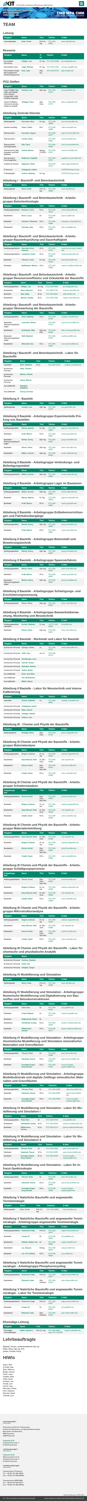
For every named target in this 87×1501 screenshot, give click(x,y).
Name (24, 37)
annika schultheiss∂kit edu (71, 1023)
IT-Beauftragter (9, 173)
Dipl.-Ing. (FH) (43, 331)
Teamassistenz (9, 133)
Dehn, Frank (26, 41)
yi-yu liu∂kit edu (67, 1254)
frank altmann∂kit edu (69, 260)
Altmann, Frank (28, 260)
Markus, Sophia (27, 298)
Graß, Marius (27, 434)
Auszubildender (9, 386)
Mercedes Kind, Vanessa (28, 249)
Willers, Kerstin (28, 453)
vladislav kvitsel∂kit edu (70, 700)
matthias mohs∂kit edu (69, 317)
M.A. (41, 127)
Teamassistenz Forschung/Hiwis (10, 159)
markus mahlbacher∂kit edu (71, 265)
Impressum (52, 1498)
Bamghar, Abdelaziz (24, 387)
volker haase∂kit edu (69, 127)
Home (46, 1498)
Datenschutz (61, 1498)
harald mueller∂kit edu (73, 1330)
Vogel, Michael (27, 67)
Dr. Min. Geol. (42, 811)
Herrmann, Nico (28, 121)
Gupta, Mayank (28, 1013)
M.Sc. (42, 210)
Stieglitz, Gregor (28, 968)
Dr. (41, 216)
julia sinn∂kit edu (67, 71)
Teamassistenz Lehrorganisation (10, 146)
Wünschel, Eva (27, 344)
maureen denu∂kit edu (71, 290)
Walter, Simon (27, 681)
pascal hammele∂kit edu (70, 1059)
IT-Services (8, 170)
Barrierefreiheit (70, 1498)
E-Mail (64, 37)
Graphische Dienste (11, 164)
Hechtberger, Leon (29, 659)
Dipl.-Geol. (42, 103)
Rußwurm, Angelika (29, 158)
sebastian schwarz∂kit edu (71, 221)
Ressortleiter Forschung (8, 62)
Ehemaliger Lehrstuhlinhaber (10, 1331)
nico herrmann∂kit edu (69, 121)
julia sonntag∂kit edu (68, 227)
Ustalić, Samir (27, 773)
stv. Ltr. (42, 653)
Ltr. (41, 647)
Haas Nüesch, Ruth (29, 760)
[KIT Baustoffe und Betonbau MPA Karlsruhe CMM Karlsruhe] (70, 14)
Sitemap (78, 1498)
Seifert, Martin (27, 670)
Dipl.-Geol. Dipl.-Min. (43, 767)
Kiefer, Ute (26, 964)
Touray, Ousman (26, 392)
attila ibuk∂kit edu (69, 294)
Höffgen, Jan (27, 61)
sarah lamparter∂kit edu (70, 254)
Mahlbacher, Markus (30, 265)
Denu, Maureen (27, 290)
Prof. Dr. (43, 1230)
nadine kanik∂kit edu (68, 1242)
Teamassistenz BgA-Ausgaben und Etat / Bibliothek (11, 152)
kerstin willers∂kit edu (69, 453)
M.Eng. (42, 1248)
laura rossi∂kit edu (68, 216)
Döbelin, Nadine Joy (29, 1242)
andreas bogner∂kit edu (70, 754)
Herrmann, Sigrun (29, 133)
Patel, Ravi (26, 1007)
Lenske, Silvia (27, 139)
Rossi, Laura (27, 216)
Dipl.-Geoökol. (43, 1281)
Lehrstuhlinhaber (10, 41)
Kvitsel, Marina (27, 150)
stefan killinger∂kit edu (69, 647)
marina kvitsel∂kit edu (69, 150)
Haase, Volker (27, 127)
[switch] (76, 3)
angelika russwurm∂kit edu (71, 158)
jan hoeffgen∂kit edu (68, 61)
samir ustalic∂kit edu (68, 773)
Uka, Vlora (26, 144)
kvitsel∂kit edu (66, 624)
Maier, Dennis (27, 710)
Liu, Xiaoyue (26, 1248)
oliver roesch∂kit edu (69, 447)
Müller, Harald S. (26, 1330)
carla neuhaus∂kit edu (69, 210)
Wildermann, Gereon (27, 1030)
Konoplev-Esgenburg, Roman (28, 1066)
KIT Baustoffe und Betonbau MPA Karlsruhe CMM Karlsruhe (34, 5)
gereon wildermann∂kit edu (71, 1029)
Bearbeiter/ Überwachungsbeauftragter (12, 324)
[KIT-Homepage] (8, 3)
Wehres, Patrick (26, 374)
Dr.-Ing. (42, 61)
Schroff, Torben (28, 663)
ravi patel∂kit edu (67, 1007)
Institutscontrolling (10, 127)
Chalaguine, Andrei (29, 170)
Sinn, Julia (26, 71)
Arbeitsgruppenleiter (11, 286)
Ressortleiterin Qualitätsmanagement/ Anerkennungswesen (11, 73)
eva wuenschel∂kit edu (69, 344)
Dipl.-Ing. (41, 72)
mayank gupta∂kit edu (69, 1013)
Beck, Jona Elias (28, 674)
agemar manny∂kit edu (69, 428)
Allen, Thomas (25, 368)
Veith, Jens (26, 653)
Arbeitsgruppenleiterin (12, 210)
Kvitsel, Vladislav (28, 173)
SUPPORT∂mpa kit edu (70, 170)
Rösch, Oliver (27, 447)
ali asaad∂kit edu (67, 1236)
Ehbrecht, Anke (28, 1280)
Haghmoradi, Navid (29, 1019)
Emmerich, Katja (28, 1230)
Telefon (51, 37)
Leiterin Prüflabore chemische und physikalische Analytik (11, 104)
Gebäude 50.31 (8, 1440)
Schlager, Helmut (28, 714)
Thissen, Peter (27, 1053)
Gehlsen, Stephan (29, 960)
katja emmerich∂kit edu (70, 1230)
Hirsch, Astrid (27, 765)
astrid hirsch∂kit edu (68, 765)
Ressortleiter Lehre (11, 67)
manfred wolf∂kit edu (69, 336)
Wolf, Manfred (27, 336)
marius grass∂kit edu (69, 434)
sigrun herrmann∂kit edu (70, 133)
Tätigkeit (8, 37)
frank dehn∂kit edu (68, 41)
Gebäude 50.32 (8, 1455)
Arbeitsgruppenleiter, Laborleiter (11, 625)
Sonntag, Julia (27, 227)
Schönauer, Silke (28, 330)
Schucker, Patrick (28, 666)
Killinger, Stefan (28, 647)
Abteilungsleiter (9, 121)
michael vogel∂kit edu (69, 67)
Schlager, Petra (28, 102)
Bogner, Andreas (28, 754)
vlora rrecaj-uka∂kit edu (70, 144)
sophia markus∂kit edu (71, 298)
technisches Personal (8, 370)
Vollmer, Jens (27, 717)
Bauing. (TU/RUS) (43, 152)
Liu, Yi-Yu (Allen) (28, 1254)
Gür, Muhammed (28, 678)
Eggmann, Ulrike (28, 164)
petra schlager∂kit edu (69, 102)
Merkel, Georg (27, 440)
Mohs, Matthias (28, 317)
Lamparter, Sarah (28, 254)
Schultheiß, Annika (29, 1023)
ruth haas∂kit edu (67, 760)
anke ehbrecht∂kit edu (69, 1280)
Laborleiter (8, 365)
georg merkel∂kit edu (69, 440)
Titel (42, 37)
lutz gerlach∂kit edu (68, 90)
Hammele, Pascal (28, 1059)
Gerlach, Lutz (27, 90)
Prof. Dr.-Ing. (43, 42)
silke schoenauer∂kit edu (70, 330)
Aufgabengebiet (9, 791)
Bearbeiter (7, 221)
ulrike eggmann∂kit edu (69, 164)
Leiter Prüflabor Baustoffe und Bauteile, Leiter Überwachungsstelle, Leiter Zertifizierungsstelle (11, 94)
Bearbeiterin (8, 216)
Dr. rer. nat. (42, 755)
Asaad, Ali (26, 1236)
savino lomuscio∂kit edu (70, 322)
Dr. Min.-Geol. (43, 761)
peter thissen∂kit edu (69, 1053)
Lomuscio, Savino (29, 322)
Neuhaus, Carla (28, 210)
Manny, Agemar (28, 428)
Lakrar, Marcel (25, 380)
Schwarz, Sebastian (29, 221)
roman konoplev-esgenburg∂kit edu (68, 1066)
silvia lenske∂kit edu (68, 139)
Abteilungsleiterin (10, 733)
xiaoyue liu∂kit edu (68, 1248)
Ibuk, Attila (25, 294)
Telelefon (52, 1085)
